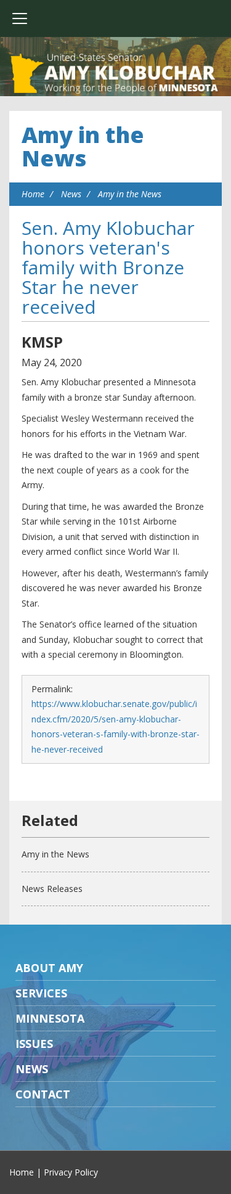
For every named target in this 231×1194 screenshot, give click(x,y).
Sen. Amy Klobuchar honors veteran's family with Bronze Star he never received (108, 267)
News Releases (52, 888)
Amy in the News (83, 146)
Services (41, 993)
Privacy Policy (71, 1172)
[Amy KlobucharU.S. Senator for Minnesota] (115, 74)
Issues (34, 1043)
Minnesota (49, 1018)
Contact (42, 1094)
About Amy (49, 967)
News (71, 194)
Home (33, 194)
